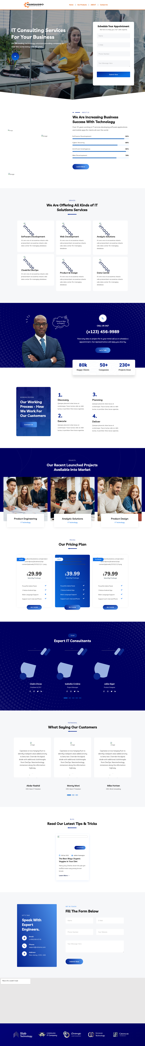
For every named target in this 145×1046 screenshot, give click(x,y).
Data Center (103, 272)
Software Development (33, 236)
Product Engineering (25, 518)
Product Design (119, 518)
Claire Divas (36, 683)
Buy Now (34, 607)
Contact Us (104, 5)
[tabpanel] (35, 673)
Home (71, 5)
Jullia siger (109, 683)
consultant (80, 847)
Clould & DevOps (29, 270)
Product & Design (69, 272)
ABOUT (93, 5)
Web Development (69, 236)
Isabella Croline (72, 683)
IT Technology (25, 522)
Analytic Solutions (106, 236)
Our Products (82, 5)
